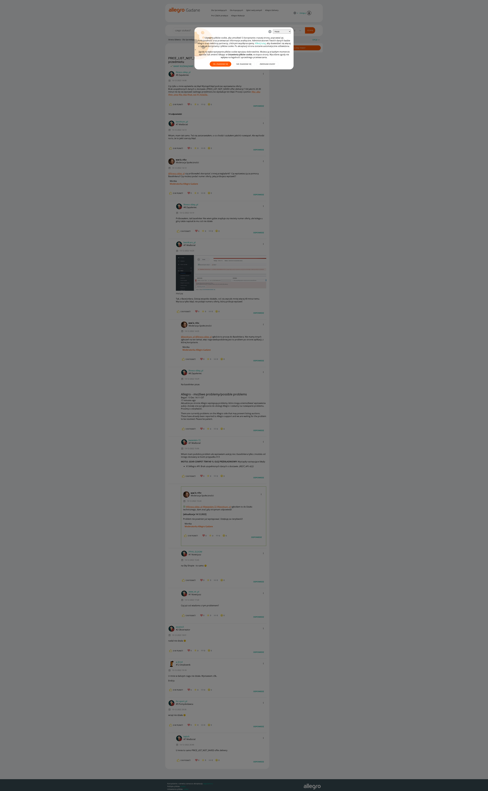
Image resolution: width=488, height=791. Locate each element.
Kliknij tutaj (260, 43)
